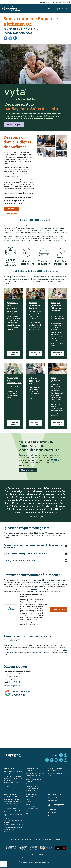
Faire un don (59, 609)
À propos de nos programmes (35, 773)
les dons (34, 589)
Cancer (28, 799)
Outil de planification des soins (13, 771)
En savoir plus (14, 124)
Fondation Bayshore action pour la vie (48, 582)
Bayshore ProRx (31, 790)
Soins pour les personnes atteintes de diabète (33, 787)
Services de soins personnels (12, 774)
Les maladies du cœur (32, 806)
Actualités (52, 812)
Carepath (50, 775)
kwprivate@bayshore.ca (18, 32)
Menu (49, 8)
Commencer (11, 209)
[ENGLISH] (64, 2)
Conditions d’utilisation (45, 839)
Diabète (28, 804)
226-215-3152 (11, 29)
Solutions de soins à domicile (12, 806)
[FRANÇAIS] (68, 2)
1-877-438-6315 (29, 29)
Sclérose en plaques (32, 808)
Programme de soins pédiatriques (10, 830)
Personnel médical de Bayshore (13, 827)
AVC (27, 813)
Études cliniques (30, 784)
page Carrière (36, 652)
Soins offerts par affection (32, 795)
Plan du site (12, 839)
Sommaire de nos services (11, 799)
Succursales (52, 801)
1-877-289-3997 (56, 2)
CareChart (7, 818)
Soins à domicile (9, 768)
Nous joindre (44, 2)
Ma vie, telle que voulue (56, 794)
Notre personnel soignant (11, 782)
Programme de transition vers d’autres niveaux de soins (13, 802)
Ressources (52, 809)
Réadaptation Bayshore (55, 773)
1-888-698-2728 (12, 213)
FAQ (49, 815)
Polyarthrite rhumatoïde (33, 811)
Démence (29, 802)
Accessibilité (58, 839)
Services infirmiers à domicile (12, 776)
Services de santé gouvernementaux (10, 795)
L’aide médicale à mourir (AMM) (13, 825)
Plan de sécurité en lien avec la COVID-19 (56, 805)
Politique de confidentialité (26, 839)
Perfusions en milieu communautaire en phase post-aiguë (13, 810)
